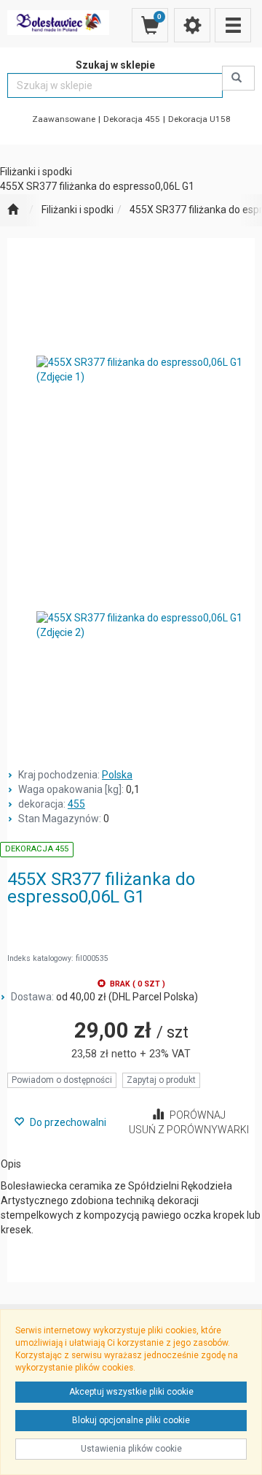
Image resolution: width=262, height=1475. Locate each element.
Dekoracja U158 (199, 119)
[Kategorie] (233, 25)
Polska (117, 775)
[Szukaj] (238, 78)
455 (76, 804)
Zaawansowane (63, 119)
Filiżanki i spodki (77, 209)
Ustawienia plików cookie (131, 1449)
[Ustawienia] (192, 25)
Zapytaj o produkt (161, 1080)
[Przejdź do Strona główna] (12, 210)
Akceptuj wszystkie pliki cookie (131, 1392)
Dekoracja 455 (131, 119)
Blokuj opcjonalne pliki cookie (131, 1420)
